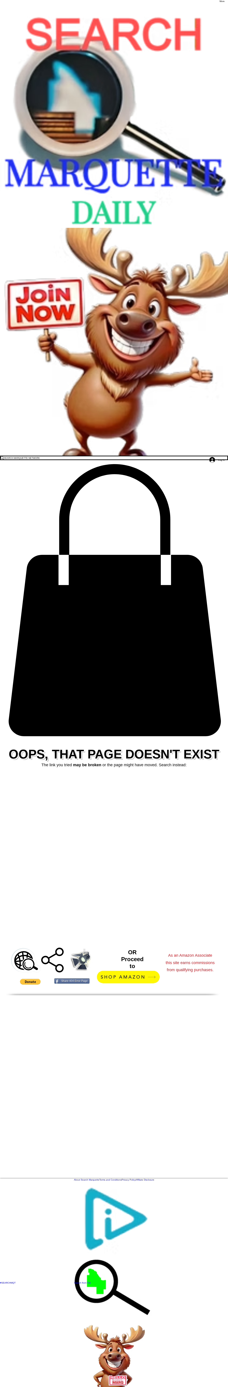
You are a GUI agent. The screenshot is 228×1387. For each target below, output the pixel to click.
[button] (114, 600)
